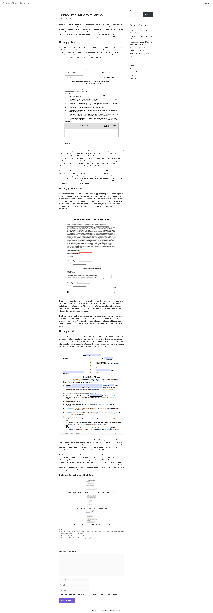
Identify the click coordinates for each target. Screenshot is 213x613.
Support (133, 79)
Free (62, 529)
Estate (132, 69)
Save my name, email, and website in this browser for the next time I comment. (90, 594)
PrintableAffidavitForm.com (16, 3)
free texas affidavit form (94, 531)
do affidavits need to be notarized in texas (74, 531)
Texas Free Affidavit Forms (69, 24)
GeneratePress (120, 610)
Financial (133, 72)
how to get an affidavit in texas (73, 534)
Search (132, 11)
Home (207, 3)
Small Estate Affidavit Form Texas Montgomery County (78, 538)
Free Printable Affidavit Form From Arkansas (75, 536)
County (132, 65)
